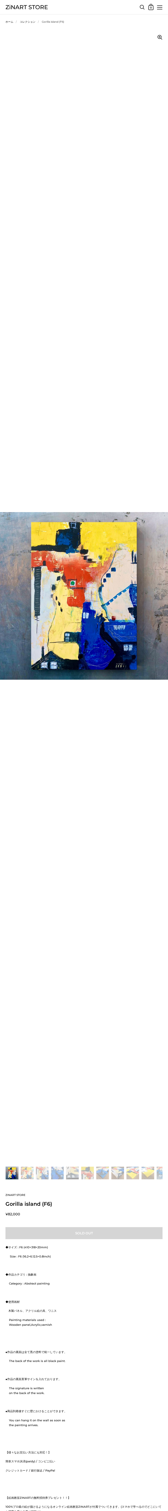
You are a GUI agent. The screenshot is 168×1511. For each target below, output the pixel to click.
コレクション (27, 21)
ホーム (9, 21)
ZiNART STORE (26, 7)
